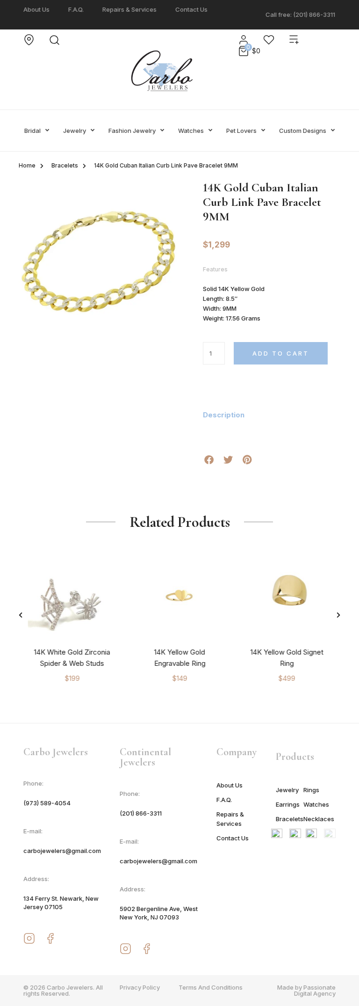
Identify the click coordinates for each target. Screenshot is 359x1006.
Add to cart (280, 353)
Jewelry (74, 130)
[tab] (229, 415)
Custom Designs (302, 130)
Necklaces (317, 819)
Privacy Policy (140, 987)
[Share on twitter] (227, 460)
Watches (191, 130)
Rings (311, 790)
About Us (36, 9)
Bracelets (64, 165)
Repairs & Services (129, 9)
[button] (20, 615)
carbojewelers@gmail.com (62, 850)
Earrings (288, 804)
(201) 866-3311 (141, 813)
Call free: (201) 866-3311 (300, 14)
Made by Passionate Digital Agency (306, 990)
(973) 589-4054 (47, 803)
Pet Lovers (241, 130)
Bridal (32, 130)
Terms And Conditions (211, 987)
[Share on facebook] (208, 460)
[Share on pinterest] (247, 460)
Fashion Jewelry (132, 130)
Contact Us (191, 9)
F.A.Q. (76, 9)
